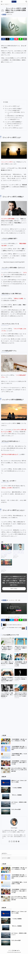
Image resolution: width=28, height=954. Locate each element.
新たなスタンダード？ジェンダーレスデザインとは (6, 567)
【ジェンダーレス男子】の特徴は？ (13, 108)
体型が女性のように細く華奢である (15, 115)
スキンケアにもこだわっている (14, 117)
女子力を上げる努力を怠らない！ (15, 123)
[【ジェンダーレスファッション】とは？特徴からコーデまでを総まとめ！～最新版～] (6, 547)
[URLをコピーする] (25, 39)
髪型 (19, 600)
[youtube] (19, 841)
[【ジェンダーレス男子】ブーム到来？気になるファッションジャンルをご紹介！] (18, 547)
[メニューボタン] (1, 1)
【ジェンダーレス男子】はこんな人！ (14, 127)
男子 (16, 600)
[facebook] (9, 841)
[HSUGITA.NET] (14, 1)
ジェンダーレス (11, 600)
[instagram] (14, 841)
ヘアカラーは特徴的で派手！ (14, 110)
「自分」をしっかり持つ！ (13, 125)
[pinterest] (16, 841)
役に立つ (4, 14)
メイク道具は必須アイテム (13, 119)
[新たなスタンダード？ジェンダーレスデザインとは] (6, 562)
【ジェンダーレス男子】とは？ (12, 106)
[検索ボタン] (26, 1)
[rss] (19, 950)
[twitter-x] (12, 841)
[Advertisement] (14, 81)
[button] (3, 39)
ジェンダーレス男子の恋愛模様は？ (13, 121)
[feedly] (17, 950)
